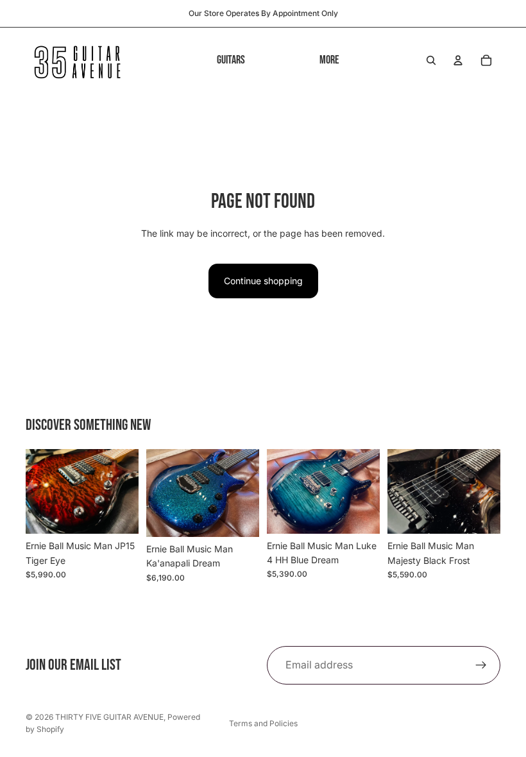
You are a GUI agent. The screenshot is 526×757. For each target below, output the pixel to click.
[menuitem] (329, 60)
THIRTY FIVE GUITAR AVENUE (109, 717)
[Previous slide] (40, 491)
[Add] (118, 513)
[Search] (431, 60)
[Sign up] (481, 665)
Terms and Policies (263, 723)
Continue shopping (263, 280)
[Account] (458, 60)
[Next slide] (124, 491)
